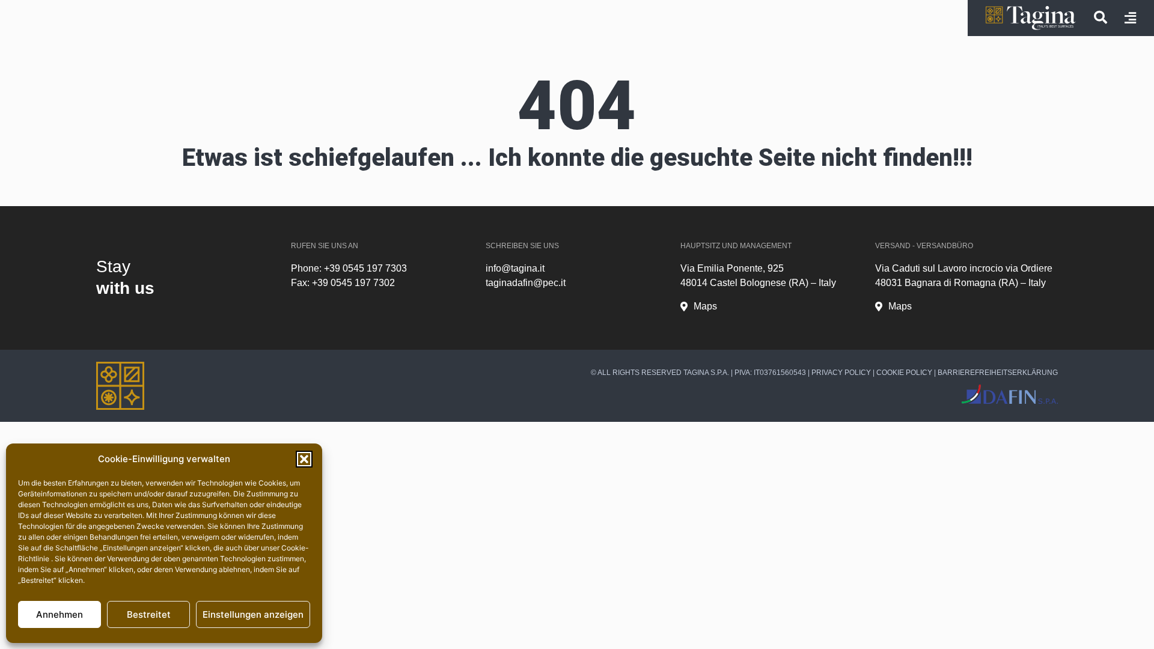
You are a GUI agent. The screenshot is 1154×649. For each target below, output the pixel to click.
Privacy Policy (841, 372)
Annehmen (59, 614)
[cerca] (1100, 17)
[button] (304, 459)
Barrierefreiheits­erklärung (998, 372)
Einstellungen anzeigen (253, 614)
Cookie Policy (904, 372)
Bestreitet (149, 614)
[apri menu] (1130, 18)
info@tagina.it (515, 268)
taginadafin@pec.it (526, 283)
